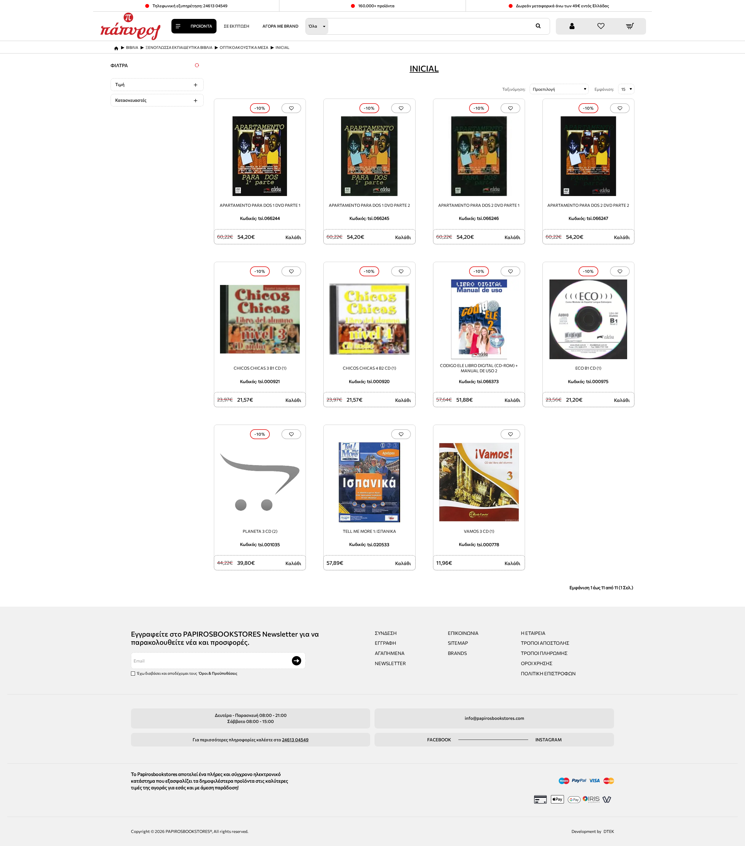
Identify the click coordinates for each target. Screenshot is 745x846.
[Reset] (197, 65)
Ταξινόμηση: (513, 89)
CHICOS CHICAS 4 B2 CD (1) (369, 368)
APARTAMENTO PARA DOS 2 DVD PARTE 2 (588, 205)
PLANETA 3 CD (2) (260, 531)
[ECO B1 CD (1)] (588, 319)
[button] (291, 108)
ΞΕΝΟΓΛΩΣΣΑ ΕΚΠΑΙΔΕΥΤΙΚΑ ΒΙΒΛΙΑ (179, 47)
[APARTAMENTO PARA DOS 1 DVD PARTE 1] (260, 156)
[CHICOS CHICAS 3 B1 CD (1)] (260, 319)
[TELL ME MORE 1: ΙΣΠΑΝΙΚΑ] (369, 482)
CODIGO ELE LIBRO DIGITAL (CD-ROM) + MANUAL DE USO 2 (479, 368)
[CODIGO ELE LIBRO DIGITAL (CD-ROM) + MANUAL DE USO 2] (479, 319)
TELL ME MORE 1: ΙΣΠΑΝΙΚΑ (369, 531)
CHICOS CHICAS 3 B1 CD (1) (260, 368)
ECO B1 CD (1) (588, 368)
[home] (116, 46)
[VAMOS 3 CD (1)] (479, 482)
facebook (439, 739)
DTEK (609, 831)
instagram (548, 739)
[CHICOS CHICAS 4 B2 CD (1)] (369, 319)
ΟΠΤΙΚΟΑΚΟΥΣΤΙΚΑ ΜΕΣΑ (244, 47)
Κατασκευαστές (130, 100)
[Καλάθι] (630, 26)
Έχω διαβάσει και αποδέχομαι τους (186, 673)
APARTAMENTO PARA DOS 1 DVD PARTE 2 (369, 205)
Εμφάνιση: (604, 89)
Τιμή (120, 84)
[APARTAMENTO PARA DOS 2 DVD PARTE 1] (479, 156)
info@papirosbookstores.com (494, 718)
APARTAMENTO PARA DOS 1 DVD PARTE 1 (260, 205)
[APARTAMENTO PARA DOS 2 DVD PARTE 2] (588, 156)
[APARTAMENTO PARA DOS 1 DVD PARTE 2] (369, 156)
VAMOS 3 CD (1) (479, 531)
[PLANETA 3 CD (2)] (260, 482)
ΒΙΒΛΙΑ (132, 47)
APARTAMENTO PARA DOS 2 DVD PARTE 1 (478, 205)
